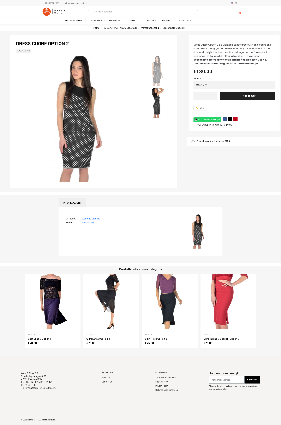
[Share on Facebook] (225, 119)
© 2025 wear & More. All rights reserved (38, 420)
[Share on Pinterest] (235, 119)
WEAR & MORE (60, 11)
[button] (238, 12)
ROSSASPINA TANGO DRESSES (120, 28)
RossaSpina (88, 222)
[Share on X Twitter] (230, 119)
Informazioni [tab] (72, 202)
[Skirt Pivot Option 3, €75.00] (170, 311)
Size (200, 108)
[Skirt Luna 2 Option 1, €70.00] (52, 311)
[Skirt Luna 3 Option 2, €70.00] (111, 311)
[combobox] (143, 12)
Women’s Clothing (150, 28)
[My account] (228, 12)
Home (96, 28)
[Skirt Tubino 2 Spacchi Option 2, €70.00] (228, 311)
